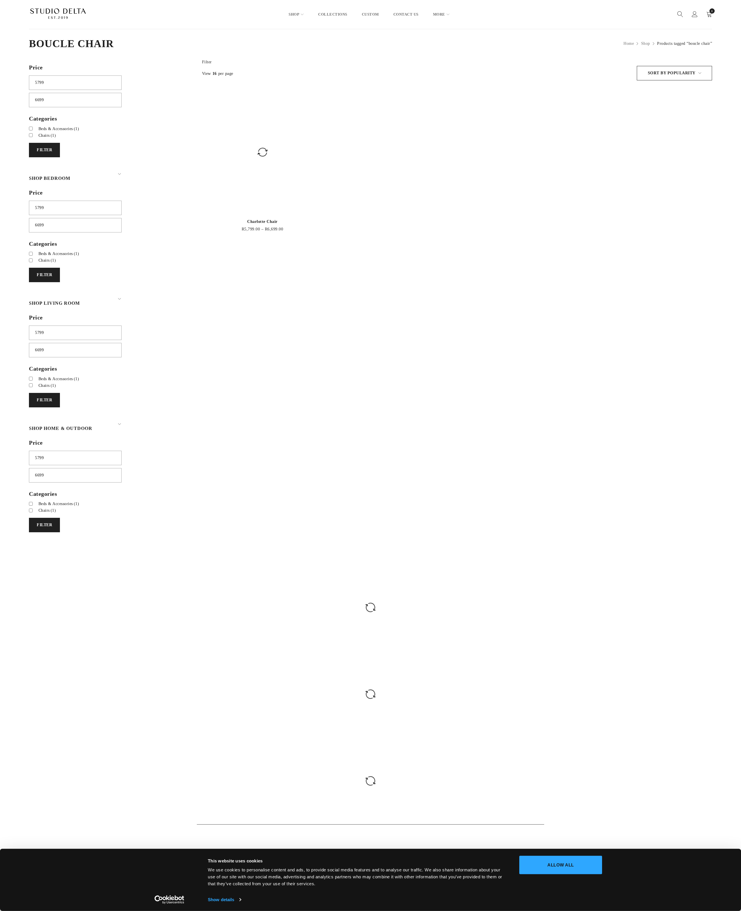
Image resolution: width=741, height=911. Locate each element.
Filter (207, 62)
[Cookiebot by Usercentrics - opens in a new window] (169, 899)
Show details (221, 899)
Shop (645, 43)
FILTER (44, 150)
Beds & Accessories (58, 129)
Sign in (695, 14)
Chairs (47, 135)
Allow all (560, 864)
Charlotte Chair (262, 221)
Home (628, 43)
